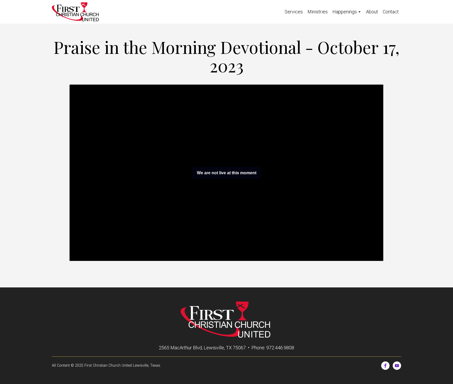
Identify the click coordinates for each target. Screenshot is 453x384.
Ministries (318, 11)
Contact (391, 11)
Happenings (344, 11)
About (372, 11)
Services (294, 11)
